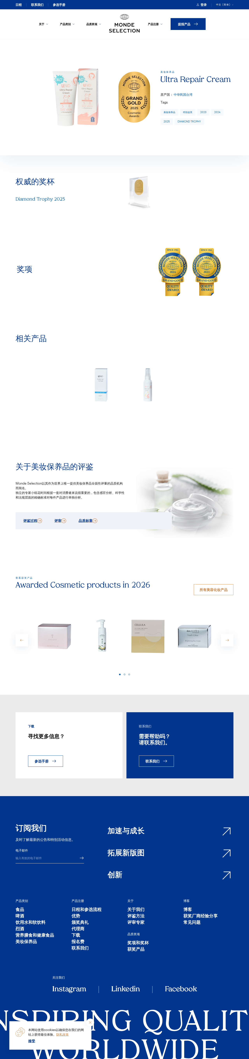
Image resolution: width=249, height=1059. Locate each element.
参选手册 (59, 4)
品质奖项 (91, 24)
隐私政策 (62, 1034)
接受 (31, 1041)
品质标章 (86, 520)
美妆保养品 (169, 112)
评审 (57, 520)
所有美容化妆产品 (214, 589)
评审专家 (136, 922)
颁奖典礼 (80, 922)
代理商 (78, 929)
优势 (76, 916)
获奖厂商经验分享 (200, 916)
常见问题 (192, 922)
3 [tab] (129, 674)
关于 (41, 24)
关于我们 (136, 910)
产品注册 (153, 24)
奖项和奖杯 (138, 943)
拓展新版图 (126, 853)
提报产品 (184, 24)
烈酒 (20, 929)
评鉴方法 (136, 916)
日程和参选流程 (87, 910)
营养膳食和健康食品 (35, 935)
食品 (20, 910)
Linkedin (125, 989)
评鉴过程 (30, 520)
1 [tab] (120, 674)
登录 (204, 4)
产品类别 (65, 24)
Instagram (69, 989)
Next (227, 640)
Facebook (181, 989)
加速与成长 (126, 831)
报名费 (78, 942)
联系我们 (37, 4)
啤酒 (20, 916)
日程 (19, 4)
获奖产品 (136, 949)
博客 (186, 901)
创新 (115, 875)
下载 (76, 935)
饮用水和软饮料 (31, 922)
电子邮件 (22, 850)
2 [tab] (124, 674)
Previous (22, 640)
